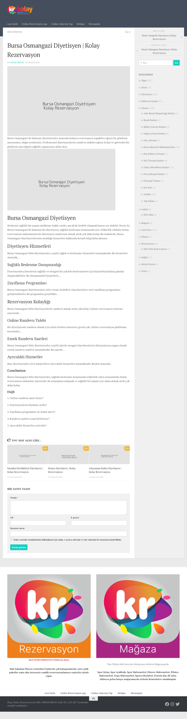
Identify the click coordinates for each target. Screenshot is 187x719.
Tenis (144, 271)
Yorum (14, 497)
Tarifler (147, 194)
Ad (12, 517)
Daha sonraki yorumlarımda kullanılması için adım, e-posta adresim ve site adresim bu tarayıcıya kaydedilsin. (68, 539)
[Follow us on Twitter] (178, 704)
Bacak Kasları (150, 120)
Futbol (144, 209)
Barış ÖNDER (17, 62)
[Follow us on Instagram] (172, 704)
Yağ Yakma (149, 201)
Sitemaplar (94, 24)
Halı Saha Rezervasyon (155, 248)
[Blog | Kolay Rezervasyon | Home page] (19, 10)
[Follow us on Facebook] (167, 704)
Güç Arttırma (150, 140)
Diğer (144, 80)
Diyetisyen (14, 32)
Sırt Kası (148, 187)
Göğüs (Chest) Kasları (155, 133)
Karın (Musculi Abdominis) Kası (159, 147)
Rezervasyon (147, 243)
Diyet (144, 87)
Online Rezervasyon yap (34, 24)
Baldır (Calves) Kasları (155, 126)
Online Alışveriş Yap (62, 24)
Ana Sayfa (12, 24)
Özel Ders (146, 229)
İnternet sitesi (17, 528)
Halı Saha (148, 214)
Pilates (144, 236)
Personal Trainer (152, 180)
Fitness (145, 108)
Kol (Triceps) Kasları (154, 160)
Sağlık (144, 257)
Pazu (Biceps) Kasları (154, 174)
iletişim (81, 24)
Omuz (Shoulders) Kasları (156, 167)
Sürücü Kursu (148, 264)
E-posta (75, 517)
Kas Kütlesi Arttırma (154, 153)
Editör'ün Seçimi (149, 101)
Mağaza (145, 222)
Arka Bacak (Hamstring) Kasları (159, 113)
